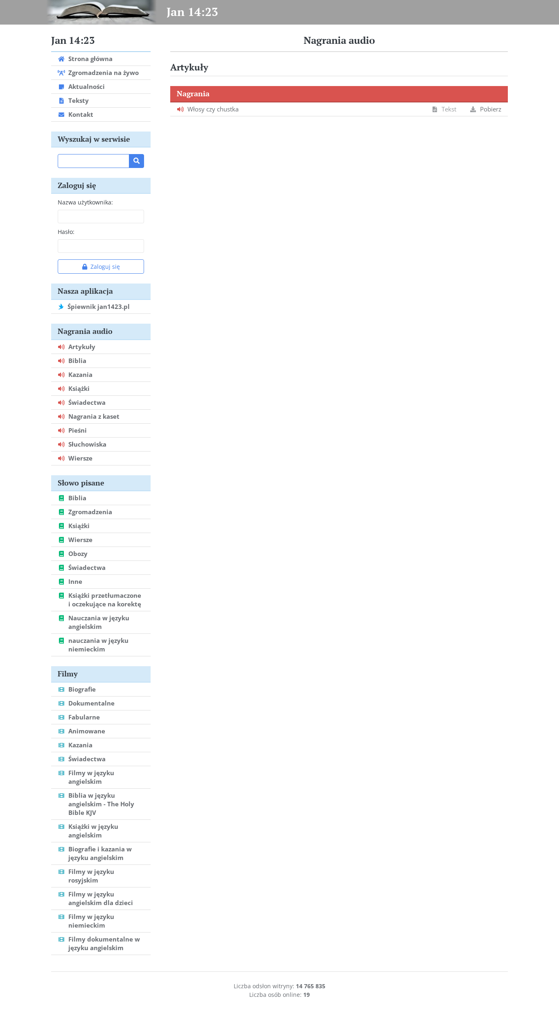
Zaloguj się (105, 266)
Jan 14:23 (192, 11)
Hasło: (66, 232)
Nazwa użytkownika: (85, 202)
